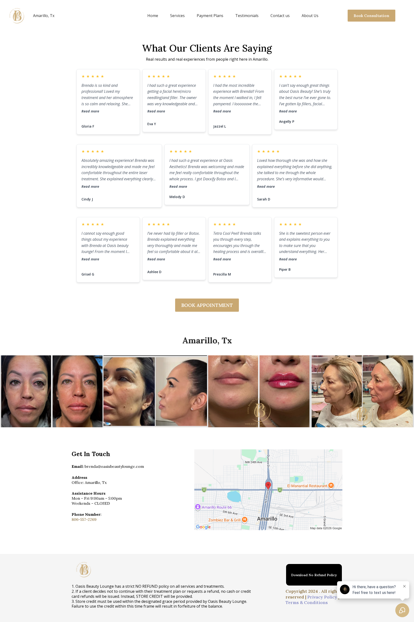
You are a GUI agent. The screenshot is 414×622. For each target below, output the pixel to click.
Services (177, 15)
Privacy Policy (322, 597)
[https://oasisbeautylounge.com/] (17, 16)
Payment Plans (210, 15)
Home (152, 15)
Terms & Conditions (307, 602)
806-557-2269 (84, 519)
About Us (310, 15)
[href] (268, 489)
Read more (90, 111)
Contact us (280, 15)
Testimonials (247, 15)
